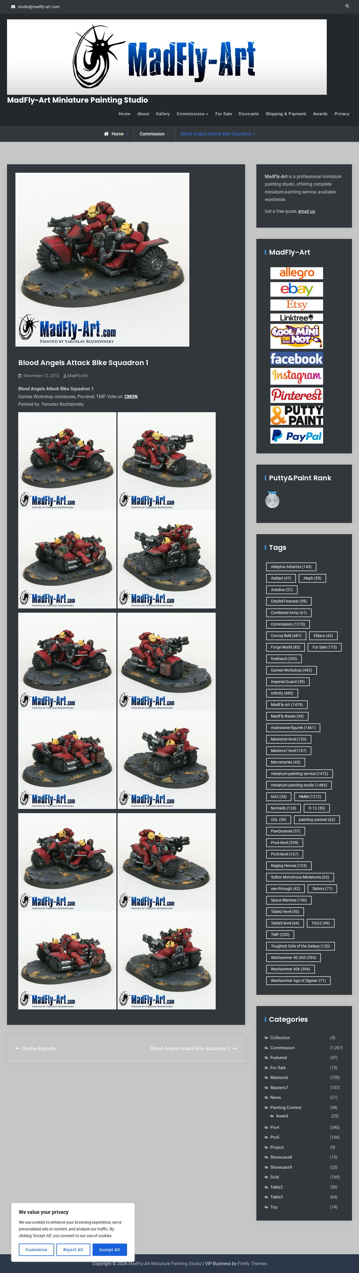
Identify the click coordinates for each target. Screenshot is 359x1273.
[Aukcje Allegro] (296, 273)
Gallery (163, 113)
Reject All (73, 1249)
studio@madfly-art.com (38, 6)
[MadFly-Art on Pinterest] (296, 395)
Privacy (342, 113)
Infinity (282, 693)
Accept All (109, 1249)
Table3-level (285, 923)
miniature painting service (299, 773)
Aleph (312, 578)
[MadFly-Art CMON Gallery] (296, 336)
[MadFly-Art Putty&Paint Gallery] (296, 415)
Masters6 (279, 1077)
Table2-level (285, 911)
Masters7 (279, 1087)
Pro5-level (284, 854)
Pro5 (274, 1137)
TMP (280, 934)
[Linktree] (296, 317)
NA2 (279, 796)
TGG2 (321, 923)
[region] (73, 1232)
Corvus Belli (286, 635)
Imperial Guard (288, 681)
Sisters (322, 888)
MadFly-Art (78, 375)
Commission (152, 134)
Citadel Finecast (289, 601)
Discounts (249, 113)
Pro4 (274, 1127)
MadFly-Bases (287, 716)
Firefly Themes (252, 1263)
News (275, 1097)
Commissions (191, 113)
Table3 (276, 1197)
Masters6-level (289, 739)
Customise (36, 1249)
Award (282, 1116)
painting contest (317, 819)
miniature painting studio (299, 785)
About (143, 113)
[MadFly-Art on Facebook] (296, 358)
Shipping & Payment (286, 113)
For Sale (223, 113)
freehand (284, 658)
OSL (278, 819)
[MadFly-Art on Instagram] (296, 376)
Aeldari (281, 578)
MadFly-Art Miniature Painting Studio (77, 100)
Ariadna (282, 589)
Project (277, 1147)
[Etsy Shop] (296, 304)
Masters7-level (289, 750)
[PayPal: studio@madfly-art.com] (296, 435)
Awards (320, 113)
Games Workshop (291, 670)
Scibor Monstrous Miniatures (300, 877)
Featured (278, 1057)
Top (273, 1207)
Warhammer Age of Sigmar (298, 980)
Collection (280, 1037)
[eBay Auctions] (296, 289)
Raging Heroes (289, 865)
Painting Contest (286, 1107)
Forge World (285, 647)
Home (125, 113)
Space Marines (289, 900)
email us (306, 211)
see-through (285, 888)
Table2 (276, 1187)
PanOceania (285, 831)
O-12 (317, 808)
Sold (274, 1177)
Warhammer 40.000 (293, 957)
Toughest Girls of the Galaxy (300, 946)
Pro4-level (284, 842)
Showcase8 (281, 1157)
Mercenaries (285, 762)
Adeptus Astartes (291, 566)
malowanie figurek (293, 727)
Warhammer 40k (290, 969)
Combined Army (289, 612)
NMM (310, 796)
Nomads (283, 808)
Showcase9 (281, 1167)
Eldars (323, 635)
